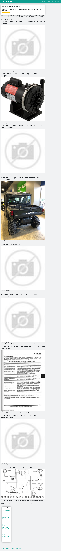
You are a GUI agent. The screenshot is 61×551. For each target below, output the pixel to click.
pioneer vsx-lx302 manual (5, 540)
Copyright (48, 1)
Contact (43, 1)
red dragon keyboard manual (6, 534)
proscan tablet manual (5, 525)
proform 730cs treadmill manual (5, 528)
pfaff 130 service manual (5, 537)
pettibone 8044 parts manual (6, 518)
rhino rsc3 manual (5, 530)
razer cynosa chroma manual (6, 521)
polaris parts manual (6, 12)
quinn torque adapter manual (6, 511)
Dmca (52, 1)
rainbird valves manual (5, 514)
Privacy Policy (56, 1)
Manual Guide (7, 1)
